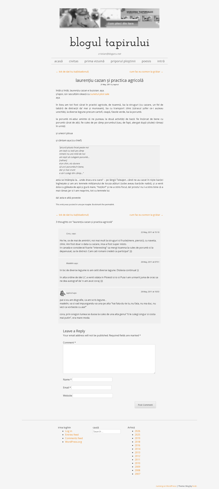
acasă (58, 61)
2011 (137, 459)
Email (67, 387)
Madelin (69, 263)
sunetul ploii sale (99, 94)
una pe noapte (84, 204)
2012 (137, 456)
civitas (73, 61)
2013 (137, 452)
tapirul (116, 84)
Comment (69, 342)
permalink (109, 204)
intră (161, 61)
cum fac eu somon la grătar (146, 71)
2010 (137, 463)
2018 (137, 441)
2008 (137, 470)
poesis (146, 61)
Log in (68, 431)
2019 (137, 438)
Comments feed (74, 438)
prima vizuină (94, 61)
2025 (137, 434)
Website (67, 395)
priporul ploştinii (123, 61)
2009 (137, 466)
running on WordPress (166, 486)
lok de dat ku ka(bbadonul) (72, 71)
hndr (194, 486)
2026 (137, 431)
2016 (137, 445)
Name (67, 379)
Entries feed (72, 434)
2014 (137, 449)
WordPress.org (73, 441)
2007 (137, 473)
